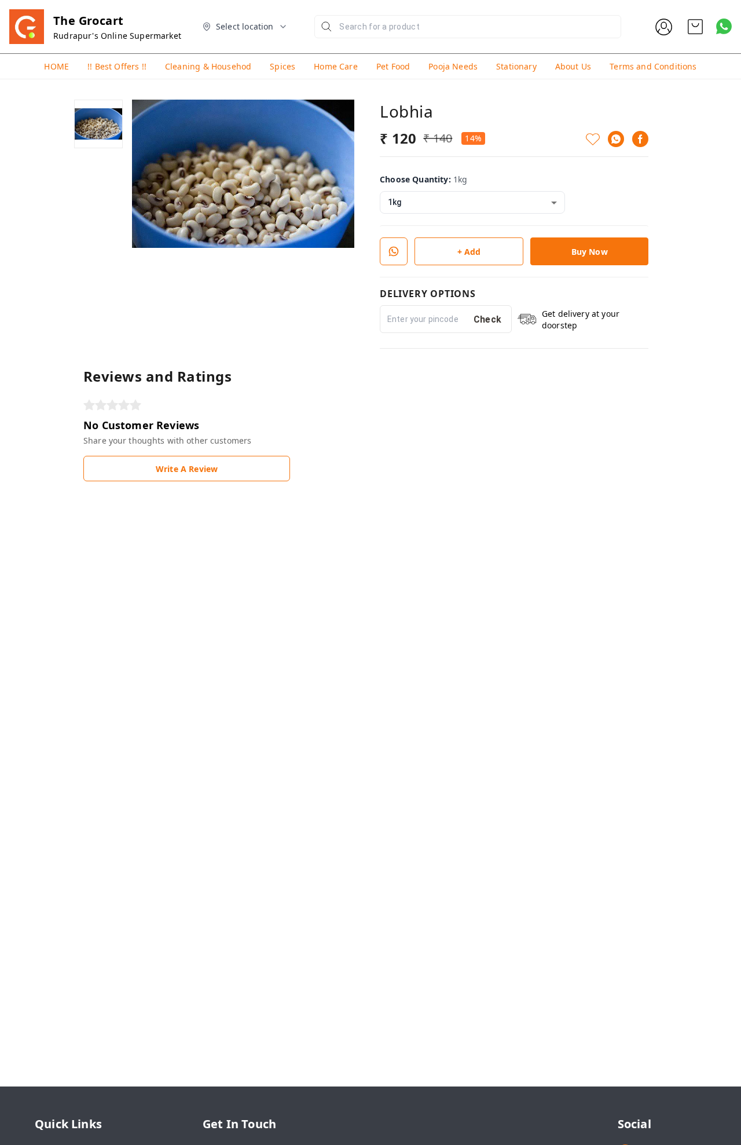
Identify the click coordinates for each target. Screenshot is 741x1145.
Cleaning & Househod (208, 66)
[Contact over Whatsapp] (724, 26)
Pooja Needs (453, 66)
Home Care (336, 66)
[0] (695, 26)
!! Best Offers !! (116, 66)
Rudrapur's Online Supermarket (117, 35)
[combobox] (472, 202)
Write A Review (187, 468)
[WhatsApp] (616, 139)
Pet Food (393, 66)
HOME (56, 66)
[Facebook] (640, 139)
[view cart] (695, 26)
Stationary (516, 66)
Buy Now (589, 251)
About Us (573, 66)
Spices (282, 66)
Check (487, 319)
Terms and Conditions (653, 66)
